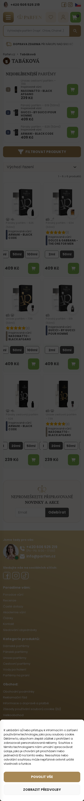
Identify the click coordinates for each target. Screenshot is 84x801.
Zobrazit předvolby (42, 789)
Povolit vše (42, 776)
